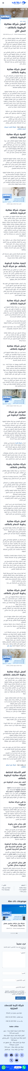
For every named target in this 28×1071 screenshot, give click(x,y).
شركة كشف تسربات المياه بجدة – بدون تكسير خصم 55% (14, 1032)
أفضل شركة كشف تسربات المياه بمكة (14, 1035)
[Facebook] (11, 1055)
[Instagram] (6, 1055)
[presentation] (14, 912)
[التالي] (4, 918)
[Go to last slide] (24, 918)
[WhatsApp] (16, 1055)
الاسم (23, 973)
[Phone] (22, 1055)
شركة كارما (18, 443)
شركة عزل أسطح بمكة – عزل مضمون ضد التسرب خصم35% (14, 1043)
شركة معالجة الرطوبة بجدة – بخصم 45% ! (22, 888)
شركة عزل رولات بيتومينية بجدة (6, 887)
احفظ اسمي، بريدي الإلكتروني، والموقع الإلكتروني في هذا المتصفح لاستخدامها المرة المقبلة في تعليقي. (14, 992)
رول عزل (9, 646)
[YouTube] (16, 1060)
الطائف (24, 21)
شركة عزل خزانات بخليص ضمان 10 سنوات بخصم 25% (14, 924)
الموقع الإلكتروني (20, 987)
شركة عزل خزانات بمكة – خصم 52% (14, 1047)
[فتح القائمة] (3, 3)
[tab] (15, 933)
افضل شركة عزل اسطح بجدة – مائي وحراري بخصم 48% (14, 1039)
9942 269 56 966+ (10, 1017)
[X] (11, 1060)
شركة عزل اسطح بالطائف (16, 766)
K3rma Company (18, 34)
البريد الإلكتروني (20, 980)
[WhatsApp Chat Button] (3, 1067)
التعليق (22, 953)
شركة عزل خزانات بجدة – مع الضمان (14, 1049)
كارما (21, 21)
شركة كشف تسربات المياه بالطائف (15, 128)
